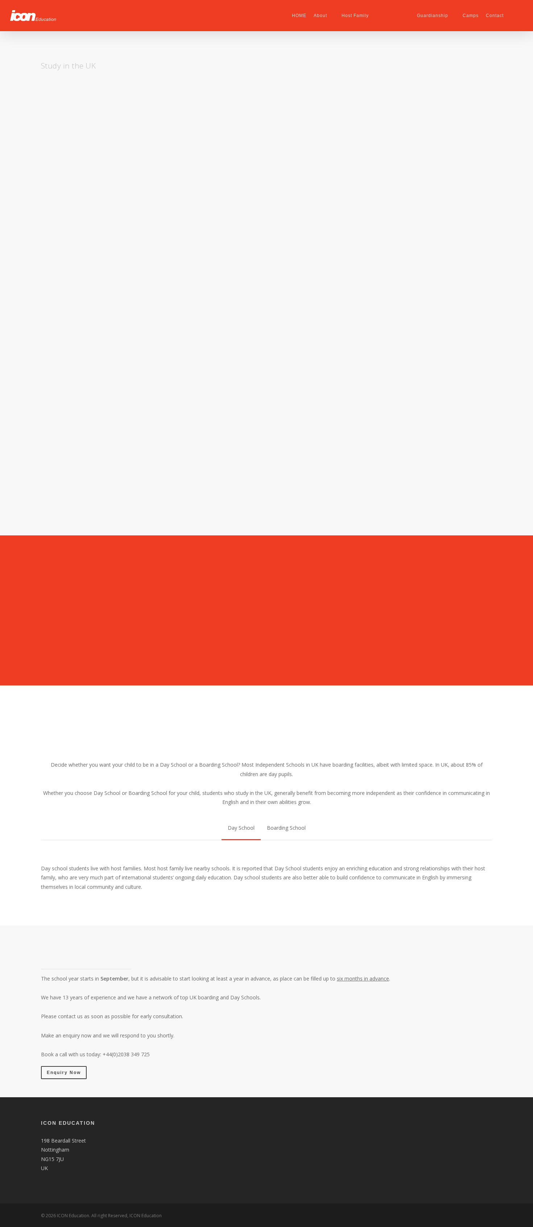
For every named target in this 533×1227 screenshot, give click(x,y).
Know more (59, 484)
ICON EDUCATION (68, 1123)
